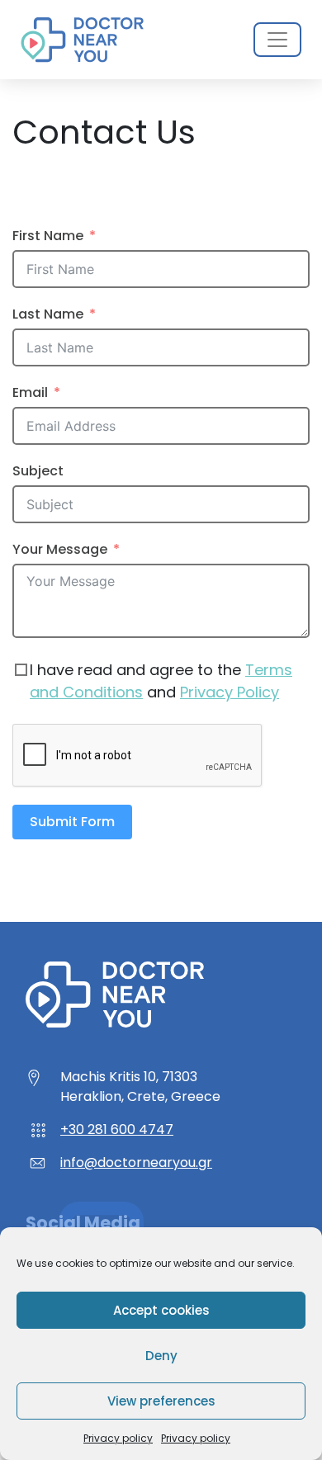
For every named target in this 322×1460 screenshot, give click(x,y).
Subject (38, 470)
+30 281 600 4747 (116, 1129)
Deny (161, 1355)
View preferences (161, 1401)
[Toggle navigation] (277, 39)
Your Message (59, 549)
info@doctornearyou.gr (136, 1162)
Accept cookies (161, 1310)
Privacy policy (118, 1438)
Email (30, 392)
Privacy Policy (229, 692)
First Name (47, 235)
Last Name (47, 314)
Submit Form (72, 821)
